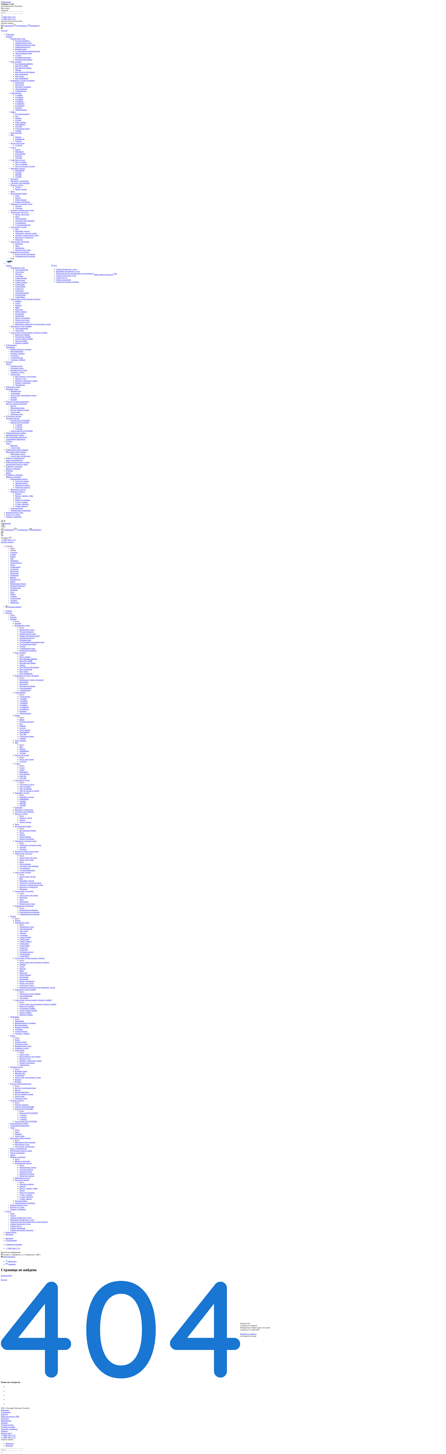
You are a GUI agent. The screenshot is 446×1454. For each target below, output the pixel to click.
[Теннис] (28, 262)
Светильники (25, 697)
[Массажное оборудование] (28, 450)
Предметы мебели (27, 1184)
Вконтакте (12, 1261)
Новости (4, 1414)
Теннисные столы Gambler (30, 994)
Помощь (4, 1423)
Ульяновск (14, 561)
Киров (12, 582)
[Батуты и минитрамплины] (28, 402)
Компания (5, 1410)
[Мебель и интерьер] (28, 475)
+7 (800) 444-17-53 (8, 17)
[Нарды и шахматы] (28, 467)
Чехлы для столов (27, 759)
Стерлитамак (15, 598)
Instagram (12, 1264)
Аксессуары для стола (28, 858)
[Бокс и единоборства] (28, 458)
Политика (5, 1419)
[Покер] (28, 471)
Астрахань (14, 569)
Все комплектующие (28, 831)
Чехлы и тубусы (26, 818)
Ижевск (13, 577)
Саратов (13, 596)
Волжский (14, 573)
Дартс (17, 1132)
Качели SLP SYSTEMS (29, 1113)
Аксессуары (24, 1054)
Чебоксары (14, 603)
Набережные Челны (18, 584)
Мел (21, 747)
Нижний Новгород (17, 586)
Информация (6, 1421)
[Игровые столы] (28, 387)
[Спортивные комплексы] (28, 437)
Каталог (13, 617)
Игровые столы (21, 1071)
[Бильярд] (28, 34)
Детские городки (21, 1105)
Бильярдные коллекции (29, 910)
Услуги (13, 1216)
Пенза (12, 565)
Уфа (11, 559)
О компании (6, 1412)
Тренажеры (19, 1021)
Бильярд (18, 623)
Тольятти (13, 552)
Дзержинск (14, 575)
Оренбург (14, 590)
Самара (13, 554)
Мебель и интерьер (22, 1161)
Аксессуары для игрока (29, 895)
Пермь (12, 594)
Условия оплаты (7, 1425)
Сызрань (13, 600)
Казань (13, 556)
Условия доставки (8, 1427)
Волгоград (14, 571)
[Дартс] (28, 441)
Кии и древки (25, 657)
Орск (12, 592)
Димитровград (16, 563)
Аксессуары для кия (27, 877)
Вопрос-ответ (6, 1433)
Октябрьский (15, 588)
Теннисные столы (27, 927)
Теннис (18, 921)
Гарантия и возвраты (9, 1429)
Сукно (22, 768)
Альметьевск (15, 567)
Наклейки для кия (27, 797)
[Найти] (2, 15)
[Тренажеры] (28, 345)
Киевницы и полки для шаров (31, 680)
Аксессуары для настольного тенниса (34, 962)
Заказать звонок (7, 542)
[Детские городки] (28, 416)
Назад (12, 548)
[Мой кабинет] (2, 28)
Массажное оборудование (25, 1142)
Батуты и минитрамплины (25, 1088)
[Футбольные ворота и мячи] (28, 462)
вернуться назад (250, 1336)
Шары (22, 720)
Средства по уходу (27, 784)
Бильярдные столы (27, 630)
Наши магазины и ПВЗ (10, 1416)
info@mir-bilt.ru (9, 1257)
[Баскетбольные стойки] (28, 433)
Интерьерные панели (28, 1167)
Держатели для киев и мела (30, 845)
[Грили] (28, 362)
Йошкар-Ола (15, 580)
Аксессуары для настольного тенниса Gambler (38, 1004)
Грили (17, 1040)
